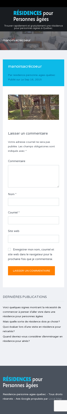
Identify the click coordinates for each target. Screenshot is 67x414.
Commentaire (16, 161)
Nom (12, 194)
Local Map (55, 398)
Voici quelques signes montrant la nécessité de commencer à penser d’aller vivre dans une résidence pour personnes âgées (32, 312)
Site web (13, 231)
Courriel (14, 212)
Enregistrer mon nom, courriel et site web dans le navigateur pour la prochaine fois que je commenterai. (31, 254)
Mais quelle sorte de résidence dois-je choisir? (31, 321)
